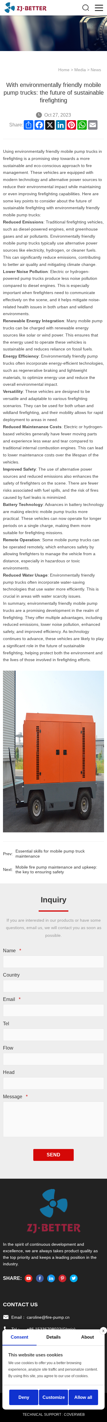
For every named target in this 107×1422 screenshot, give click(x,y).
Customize (54, 1397)
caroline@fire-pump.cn (48, 1317)
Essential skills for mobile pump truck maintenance (50, 853)
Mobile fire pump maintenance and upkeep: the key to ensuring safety (56, 870)
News (96, 69)
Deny (23, 1397)
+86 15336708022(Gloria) (51, 1329)
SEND (53, 1154)
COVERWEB (74, 1415)
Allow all (83, 1397)
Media (80, 69)
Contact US (20, 1304)
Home (64, 69)
